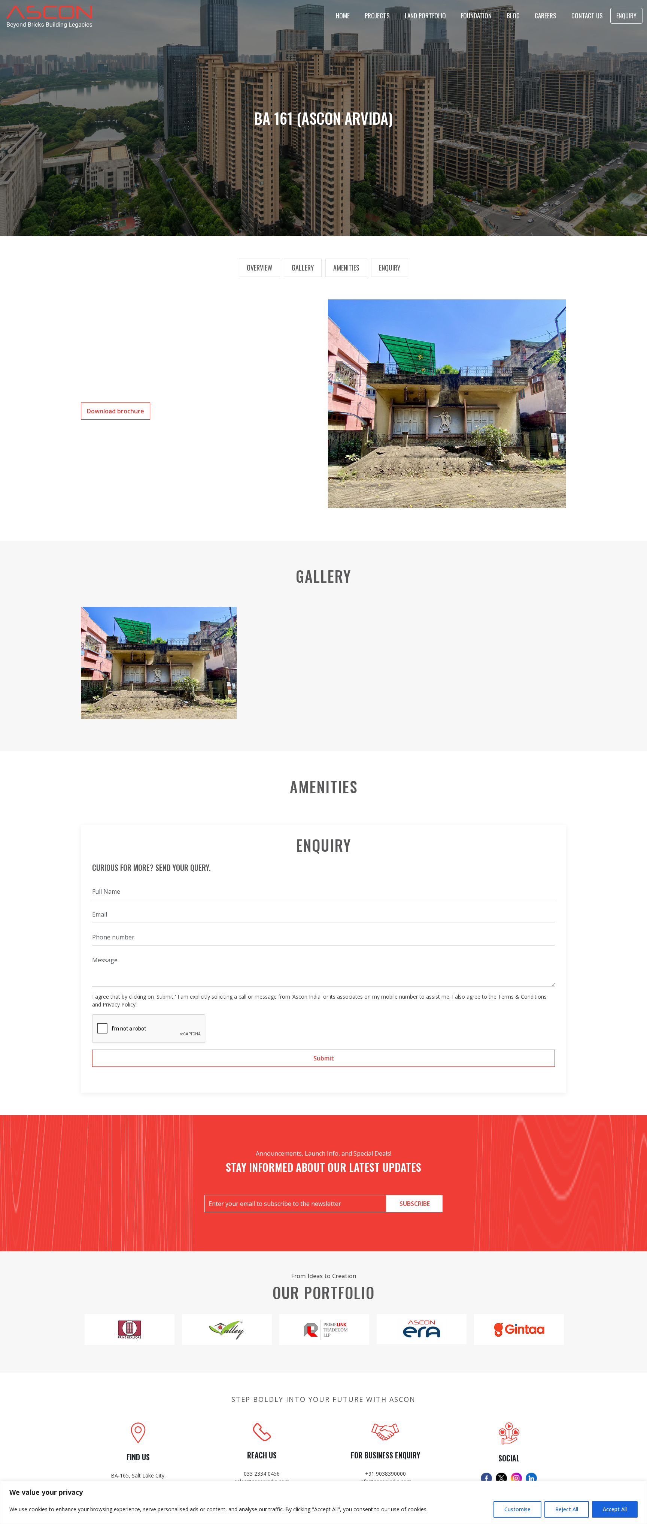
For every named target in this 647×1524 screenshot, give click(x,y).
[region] (323, 1502)
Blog (513, 15)
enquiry (389, 267)
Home (343, 15)
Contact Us (587, 15)
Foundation (476, 15)
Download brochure (115, 411)
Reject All (566, 1509)
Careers (545, 15)
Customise (517, 1509)
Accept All (615, 1509)
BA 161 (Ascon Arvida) (323, 118)
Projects (377, 15)
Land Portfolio (425, 15)
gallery (303, 267)
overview (259, 267)
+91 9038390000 (385, 1473)
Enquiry (626, 15)
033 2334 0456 (262, 1473)
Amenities (346, 267)
